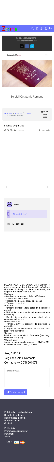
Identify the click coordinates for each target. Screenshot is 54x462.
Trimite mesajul (17, 392)
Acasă (9, 113)
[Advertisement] (27, 12)
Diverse (18, 113)
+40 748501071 (20, 214)
